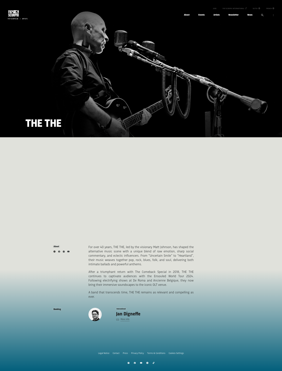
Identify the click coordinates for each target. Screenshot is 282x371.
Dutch (255, 8)
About (187, 15)
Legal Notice (103, 353)
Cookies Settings (176, 353)
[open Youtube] (141, 362)
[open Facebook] (134, 362)
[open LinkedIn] (147, 362)
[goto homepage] (13, 13)
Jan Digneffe (128, 314)
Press (125, 353)
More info (125, 319)
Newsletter (233, 15)
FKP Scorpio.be (13, 19)
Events (201, 15)
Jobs (215, 8)
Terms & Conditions (156, 353)
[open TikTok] (153, 362)
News (249, 15)
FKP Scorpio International (233, 8)
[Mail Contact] (117, 319)
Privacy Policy (137, 353)
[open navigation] (273, 15)
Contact (116, 353)
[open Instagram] (128, 362)
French (269, 8)
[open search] (262, 15)
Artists (216, 15)
